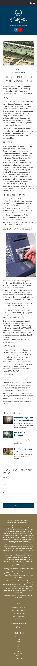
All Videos (18, 656)
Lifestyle (18, 651)
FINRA (30, 570)
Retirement (18, 637)
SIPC (7, 572)
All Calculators (18, 658)
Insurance (18, 644)
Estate (18, 642)
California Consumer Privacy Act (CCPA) (19, 557)
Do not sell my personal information (21, 561)
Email (4, 485)
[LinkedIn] (17, 627)
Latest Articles (18, 653)
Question (5, 492)
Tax (18, 646)
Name (5, 477)
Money (18, 649)
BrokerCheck (26, 522)
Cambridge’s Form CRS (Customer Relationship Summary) (18, 596)
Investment (18, 639)
